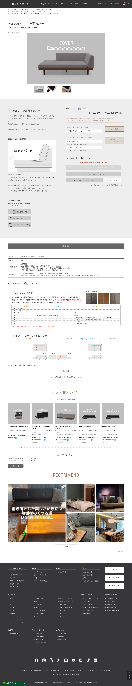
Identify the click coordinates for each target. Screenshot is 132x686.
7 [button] (39, 447)
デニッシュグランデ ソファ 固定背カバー (42, 431)
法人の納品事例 (39, 636)
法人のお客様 (38, 634)
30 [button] (110, 447)
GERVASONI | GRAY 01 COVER (18, 426)
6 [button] (36, 447)
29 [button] (107, 447)
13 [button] (58, 447)
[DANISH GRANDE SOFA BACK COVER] (42, 413)
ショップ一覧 (62, 572)
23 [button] (89, 447)
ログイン (25, 460)
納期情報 (61, 636)
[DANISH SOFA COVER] (89, 413)
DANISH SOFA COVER (86, 426)
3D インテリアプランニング (90, 598)
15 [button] (64, 447)
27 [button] (101, 447)
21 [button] (83, 447)
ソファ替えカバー (62, 399)
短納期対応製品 (87, 613)
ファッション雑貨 (39, 610)
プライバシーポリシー (52, 670)
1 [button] (21, 447)
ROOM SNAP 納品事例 (17, 581)
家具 (11, 598)
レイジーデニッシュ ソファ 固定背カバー (65, 431)
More (66, 546)
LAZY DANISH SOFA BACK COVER (63, 427)
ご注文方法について (97, 185)
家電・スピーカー (39, 607)
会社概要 (24, 670)
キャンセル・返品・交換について (90, 582)
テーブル (12, 607)
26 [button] (98, 447)
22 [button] (86, 447)
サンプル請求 (86, 601)
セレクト (61, 613)
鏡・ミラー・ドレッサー (17, 622)
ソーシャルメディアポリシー (72, 670)
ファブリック (38, 604)
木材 (35, 578)
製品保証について (112, 604)
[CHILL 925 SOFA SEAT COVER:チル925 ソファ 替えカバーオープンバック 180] (66, 58)
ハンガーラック (14, 616)
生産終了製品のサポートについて (115, 611)
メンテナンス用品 (39, 613)
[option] (66, 58)
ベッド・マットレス (16, 619)
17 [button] (70, 447)
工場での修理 (111, 601)
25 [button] (95, 447)
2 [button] (24, 447)
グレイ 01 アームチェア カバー (17, 430)
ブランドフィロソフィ (41, 575)
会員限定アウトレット (65, 598)
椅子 (11, 604)
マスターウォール (39, 572)
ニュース (12, 572)
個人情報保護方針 (36, 670)
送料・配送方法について (114, 185)
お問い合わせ (62, 639)
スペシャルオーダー (88, 610)
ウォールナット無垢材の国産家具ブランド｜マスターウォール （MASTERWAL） (66, 682)
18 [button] (73, 447)
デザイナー (61, 616)
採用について (14, 634)
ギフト (36, 616)
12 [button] (55, 447)
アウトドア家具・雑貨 (65, 607)
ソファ (12, 601)
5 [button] (33, 447)
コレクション (62, 610)
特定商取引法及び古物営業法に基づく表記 (66, 674)
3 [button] (27, 447)
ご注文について (87, 572)
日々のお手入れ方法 (113, 598)
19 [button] (76, 447)
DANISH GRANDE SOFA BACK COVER (41, 427)
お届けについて (87, 575)
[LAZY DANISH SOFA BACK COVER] (66, 413)
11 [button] (52, 447)
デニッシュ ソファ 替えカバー (88, 430)
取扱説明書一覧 (111, 607)
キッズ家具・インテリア (65, 601)
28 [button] (104, 447)
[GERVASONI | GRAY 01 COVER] (19, 413)
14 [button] (61, 447)
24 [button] (92, 447)
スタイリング (14, 578)
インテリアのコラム (16, 575)
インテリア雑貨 (39, 598)
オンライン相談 (87, 604)
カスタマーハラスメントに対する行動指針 (97, 670)
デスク (12, 610)
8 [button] (42, 447)
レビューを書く (15, 466)
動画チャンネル (14, 584)
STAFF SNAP (14, 587)
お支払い (85, 578)
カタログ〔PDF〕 (39, 639)
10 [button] (49, 447)
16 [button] (67, 447)
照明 (35, 601)
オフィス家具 (62, 604)
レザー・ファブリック (41, 581)
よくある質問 (62, 634)
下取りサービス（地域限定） (91, 607)
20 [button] (79, 447)
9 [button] (45, 447)
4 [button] (30, 447)
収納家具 (12, 613)
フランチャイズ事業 (40, 642)
